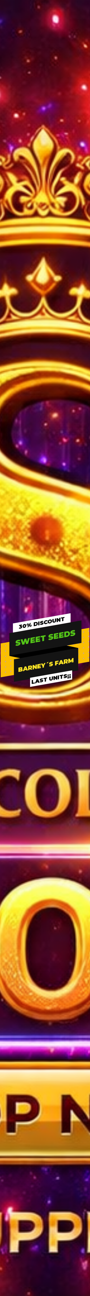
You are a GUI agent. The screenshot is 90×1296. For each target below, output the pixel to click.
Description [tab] (27, 407)
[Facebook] (8, 1093)
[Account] (71, 53)
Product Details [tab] (58, 407)
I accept (45, 672)
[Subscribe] (79, 1002)
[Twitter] (19, 1093)
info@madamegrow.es (27, 1082)
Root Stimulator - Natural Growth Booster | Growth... (23, 904)
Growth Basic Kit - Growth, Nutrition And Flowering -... (66, 904)
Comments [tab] (67, 419)
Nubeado (62, 1256)
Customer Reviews (41, 1167)
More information (20, 646)
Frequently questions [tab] (32, 419)
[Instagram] (29, 1093)
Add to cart (57, 366)
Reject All (45, 658)
